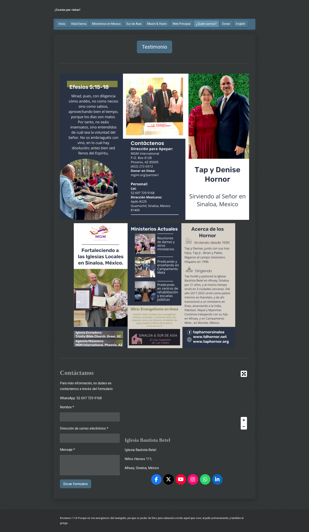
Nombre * (67, 407)
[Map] (187, 400)
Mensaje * (67, 450)
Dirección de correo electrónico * (84, 428)
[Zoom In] (244, 420)
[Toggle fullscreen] (244, 374)
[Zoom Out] (244, 426)
